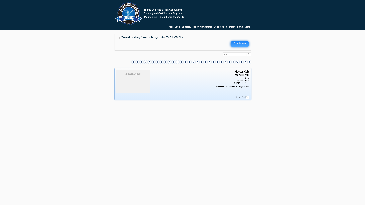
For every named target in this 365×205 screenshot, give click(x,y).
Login (177, 26)
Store (247, 26)
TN (243, 83)
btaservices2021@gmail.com (237, 86)
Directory (186, 26)
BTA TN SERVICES (242, 75)
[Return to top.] (247, 97)
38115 (246, 83)
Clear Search (240, 43)
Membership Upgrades (224, 26)
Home (240, 26)
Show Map (240, 97)
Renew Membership (202, 26)
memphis (237, 83)
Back (170, 26)
